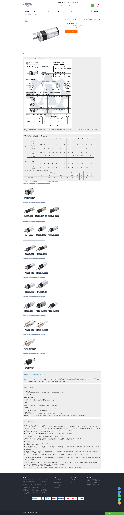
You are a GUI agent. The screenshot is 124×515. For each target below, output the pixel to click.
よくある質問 (73, 480)
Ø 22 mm (37, 14)
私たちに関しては (37, 11)
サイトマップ (70, 11)
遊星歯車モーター (30, 14)
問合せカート (96, 11)
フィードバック (59, 11)
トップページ (27, 11)
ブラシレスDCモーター (58, 479)
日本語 (98, 6)
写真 (82, 11)
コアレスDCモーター (58, 480)
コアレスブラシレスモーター (58, 485)
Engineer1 (119, 488)
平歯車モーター (57, 482)
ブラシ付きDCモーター (58, 484)
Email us (119, 503)
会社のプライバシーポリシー (74, 484)
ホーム (24, 14)
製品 (49, 11)
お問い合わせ (71, 31)
